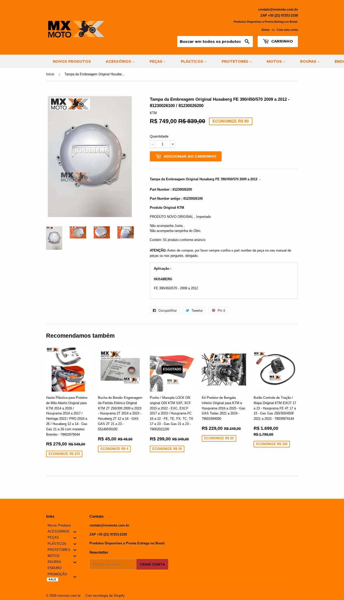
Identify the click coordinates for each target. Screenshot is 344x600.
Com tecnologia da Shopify (105, 595)
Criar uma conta (287, 29)
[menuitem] (68, 61)
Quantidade (159, 136)
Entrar (266, 29)
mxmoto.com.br (69, 595)
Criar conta (152, 564)
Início (50, 74)
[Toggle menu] (75, 531)
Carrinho (281, 41)
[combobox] (215, 41)
